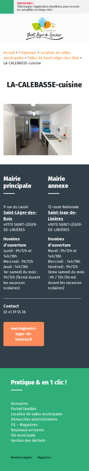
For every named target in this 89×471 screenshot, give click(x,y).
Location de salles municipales (36, 414)
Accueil (9, 52)
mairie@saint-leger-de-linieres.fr (24, 334)
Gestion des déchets (28, 440)
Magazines (44, 457)
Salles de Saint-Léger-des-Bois (53, 58)
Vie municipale (23, 435)
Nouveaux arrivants (27, 430)
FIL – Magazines (24, 425)
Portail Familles (24, 409)
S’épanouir (28, 52)
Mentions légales (21, 457)
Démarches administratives (34, 419)
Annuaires (19, 403)
